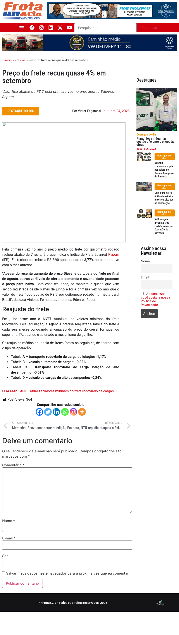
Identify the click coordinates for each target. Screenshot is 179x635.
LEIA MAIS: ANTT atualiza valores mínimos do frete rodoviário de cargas (58, 391)
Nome (8, 520)
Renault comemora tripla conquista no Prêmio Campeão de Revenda (164, 169)
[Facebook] (32, 27)
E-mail (8, 538)
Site (5, 556)
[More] (82, 412)
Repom (113, 254)
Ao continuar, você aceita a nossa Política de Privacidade (155, 299)
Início (8, 60)
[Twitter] (48, 412)
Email (145, 277)
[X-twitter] (60, 27)
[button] (21, 27)
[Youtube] (69, 27)
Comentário (13, 465)
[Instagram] (41, 27)
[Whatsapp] (65, 412)
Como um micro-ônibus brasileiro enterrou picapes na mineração (164, 198)
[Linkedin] (50, 27)
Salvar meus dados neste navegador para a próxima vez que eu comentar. (67, 573)
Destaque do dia (146, 134)
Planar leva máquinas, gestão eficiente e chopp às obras (155, 141)
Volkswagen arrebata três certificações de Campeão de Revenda (164, 226)
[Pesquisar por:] (105, 27)
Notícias (20, 60)
